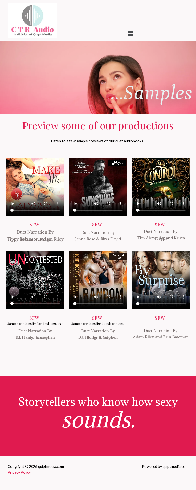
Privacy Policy (19, 472)
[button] (130, 33)
